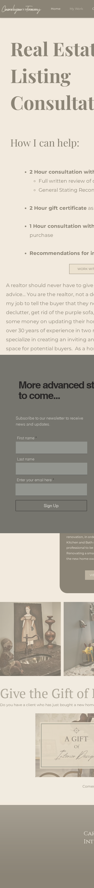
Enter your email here (34, 480)
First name (25, 438)
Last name (25, 459)
